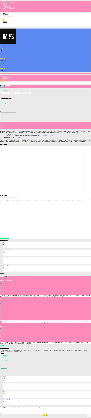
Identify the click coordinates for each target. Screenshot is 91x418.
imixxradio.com (4, 368)
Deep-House (5, 103)
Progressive (5, 104)
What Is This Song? (7, 16)
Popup (4, 21)
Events (4, 356)
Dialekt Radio (5, 257)
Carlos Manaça (7, 4)
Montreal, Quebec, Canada (6, 371)
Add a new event (6, 355)
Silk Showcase (4, 108)
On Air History (5, 358)
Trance (4, 105)
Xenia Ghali (6, 5)
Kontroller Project (6, 280)
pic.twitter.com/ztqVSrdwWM (47, 135)
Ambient (4, 101)
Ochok (2, 300)
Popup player (5, 359)
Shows (4, 15)
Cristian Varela (7, 6)
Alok (1, 326)
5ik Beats (4, 242)
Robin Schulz (6, 3)
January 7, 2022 (21, 137)
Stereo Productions (8, 2)
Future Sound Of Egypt (9, 7)
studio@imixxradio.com (5, 370)
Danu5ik (5, 1)
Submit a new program (7, 363)
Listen (5, 22)
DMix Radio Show (6, 265)
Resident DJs (6, 14)
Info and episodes (4, 238)
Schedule (5, 17)
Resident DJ (5, 90)
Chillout (4, 102)
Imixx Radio (5, 73)
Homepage (5, 357)
